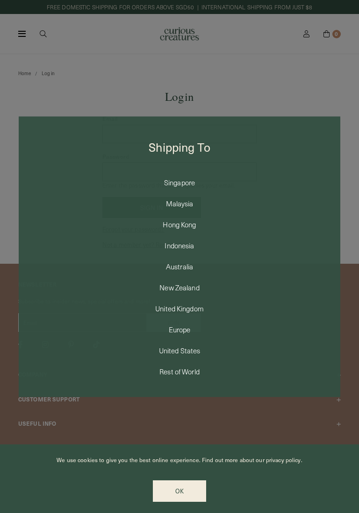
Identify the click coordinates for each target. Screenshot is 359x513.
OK (179, 491)
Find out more (220, 460)
